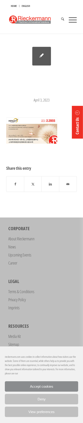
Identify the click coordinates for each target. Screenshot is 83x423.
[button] (77, 122)
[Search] (60, 19)
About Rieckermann (21, 238)
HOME (14, 6)
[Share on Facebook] (15, 184)
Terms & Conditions (21, 291)
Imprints (14, 307)
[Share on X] (33, 184)
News (12, 247)
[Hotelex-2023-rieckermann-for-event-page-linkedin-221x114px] (41, 56)
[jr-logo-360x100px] (34, 19)
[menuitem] (14, 6)
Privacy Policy (17, 299)
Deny (42, 399)
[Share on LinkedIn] (50, 184)
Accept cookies (41, 386)
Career (12, 263)
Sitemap (13, 344)
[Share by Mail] (68, 184)
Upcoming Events (19, 255)
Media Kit (14, 336)
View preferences (41, 412)
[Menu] (70, 19)
